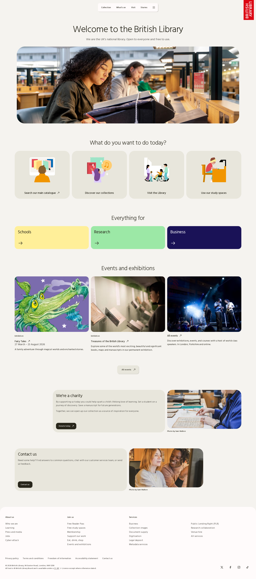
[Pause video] (232, 116)
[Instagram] (239, 567)
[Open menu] (154, 7)
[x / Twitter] (222, 567)
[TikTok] (247, 567)
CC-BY (56, 568)
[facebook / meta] (230, 567)
